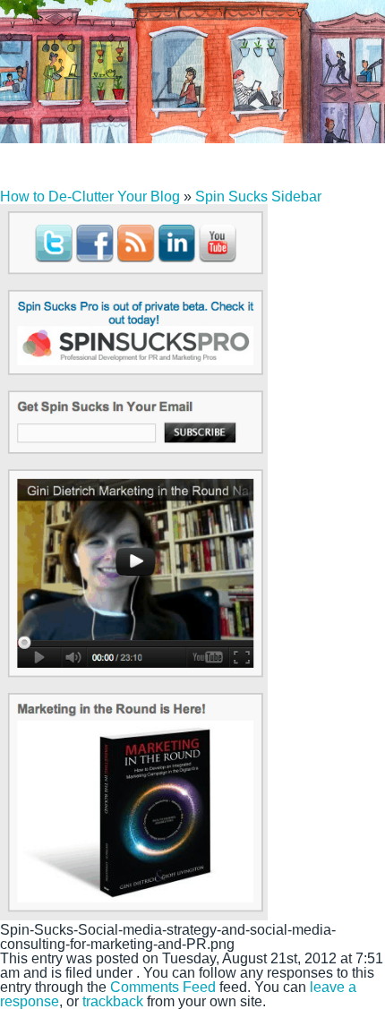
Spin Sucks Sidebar (258, 196)
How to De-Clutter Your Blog (90, 196)
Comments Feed (163, 987)
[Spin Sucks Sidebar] (134, 915)
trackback (112, 1001)
